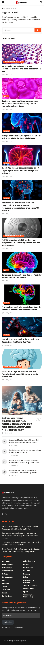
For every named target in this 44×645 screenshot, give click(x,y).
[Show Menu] (3, 2)
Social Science (28, 589)
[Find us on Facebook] (2, 514)
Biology (5, 574)
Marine (26, 564)
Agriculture (6, 561)
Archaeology (6, 568)
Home (3, 8)
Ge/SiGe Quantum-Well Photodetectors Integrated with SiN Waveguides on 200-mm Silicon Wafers (21, 243)
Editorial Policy (29, 561)
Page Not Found (12, 8)
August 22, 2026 (7, 109)
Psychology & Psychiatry (12, 367)
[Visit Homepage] (22, 2)
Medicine (6, 131)
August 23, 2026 (7, 74)
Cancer (6, 96)
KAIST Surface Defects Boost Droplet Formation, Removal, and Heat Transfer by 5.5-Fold (22, 69)
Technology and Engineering (13, 61)
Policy (25, 577)
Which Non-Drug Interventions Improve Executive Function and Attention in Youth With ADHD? (20, 374)
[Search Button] (41, 2)
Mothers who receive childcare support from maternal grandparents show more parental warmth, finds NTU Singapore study (17, 424)
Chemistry (6, 590)
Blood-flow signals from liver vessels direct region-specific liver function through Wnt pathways (20, 170)
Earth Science (7, 596)
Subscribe (8, 622)
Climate (5, 593)
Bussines (5, 583)
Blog (3, 580)
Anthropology (7, 564)
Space (25, 592)
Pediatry (26, 574)
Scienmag (10, 640)
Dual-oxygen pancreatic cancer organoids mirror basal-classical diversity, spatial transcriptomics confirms (20, 103)
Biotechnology (7, 577)
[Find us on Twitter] (6, 514)
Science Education (30, 585)
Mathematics (28, 568)
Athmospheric (7, 571)
